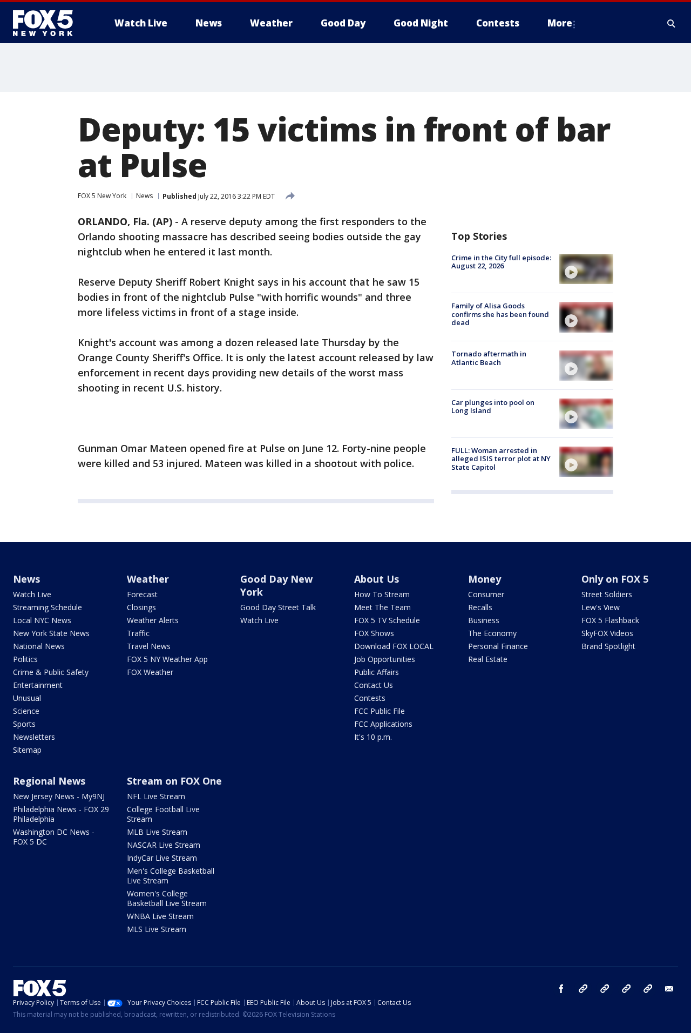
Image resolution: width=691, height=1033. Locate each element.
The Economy (492, 633)
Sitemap (27, 750)
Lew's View (600, 607)
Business (483, 620)
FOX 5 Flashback (610, 620)
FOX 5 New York (102, 195)
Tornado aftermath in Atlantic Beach (488, 358)
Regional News (49, 780)
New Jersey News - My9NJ (59, 796)
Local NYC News (42, 620)
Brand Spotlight (608, 646)
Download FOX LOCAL (393, 646)
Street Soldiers (606, 594)
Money (484, 578)
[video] (586, 269)
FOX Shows (374, 633)
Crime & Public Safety (51, 672)
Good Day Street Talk (278, 607)
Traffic (138, 633)
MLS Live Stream (156, 929)
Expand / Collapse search (671, 23)
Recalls (480, 607)
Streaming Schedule (47, 607)
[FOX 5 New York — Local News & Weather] (48, 23)
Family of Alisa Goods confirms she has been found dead (500, 314)
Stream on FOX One (174, 780)
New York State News (51, 633)
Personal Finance (498, 646)
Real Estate (487, 659)
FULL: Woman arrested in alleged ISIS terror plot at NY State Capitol (501, 458)
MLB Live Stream (157, 832)
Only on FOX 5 (614, 578)
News (144, 195)
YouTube (626, 988)
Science (26, 711)
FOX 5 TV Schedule (387, 620)
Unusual (27, 698)
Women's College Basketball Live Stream (167, 898)
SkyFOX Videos (607, 633)
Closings (141, 607)
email (669, 988)
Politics (25, 659)
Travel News (149, 646)
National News (39, 646)
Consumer (486, 594)
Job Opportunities (384, 659)
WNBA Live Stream (160, 916)
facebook (561, 988)
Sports (24, 724)
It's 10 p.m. (373, 737)
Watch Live (32, 594)
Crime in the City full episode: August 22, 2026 (501, 262)
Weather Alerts (153, 620)
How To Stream (382, 594)
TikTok (604, 988)
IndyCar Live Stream (162, 858)
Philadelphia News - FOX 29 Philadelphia (61, 814)
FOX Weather (150, 672)
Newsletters (34, 737)
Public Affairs (376, 672)
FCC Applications (383, 724)
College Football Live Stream (163, 814)
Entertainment (38, 685)
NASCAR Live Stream (163, 845)
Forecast (142, 594)
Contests (369, 698)
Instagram (583, 988)
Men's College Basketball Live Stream (170, 876)
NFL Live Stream (156, 796)
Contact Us (373, 685)
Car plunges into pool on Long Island (492, 406)
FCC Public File (379, 711)
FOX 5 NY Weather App (167, 659)
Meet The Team (382, 607)
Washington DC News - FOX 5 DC (53, 837)
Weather (148, 578)
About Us (376, 578)
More (559, 23)
